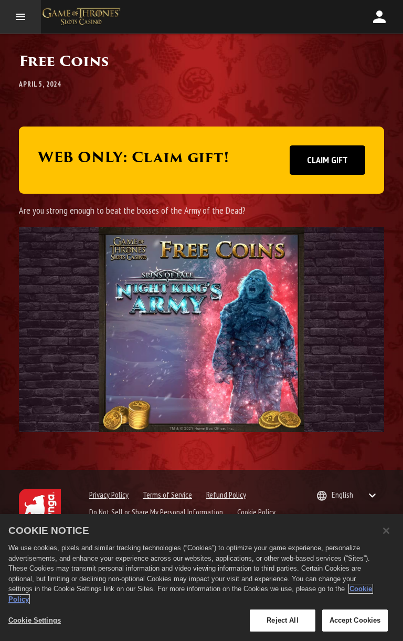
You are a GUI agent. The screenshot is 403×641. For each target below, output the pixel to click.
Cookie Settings (34, 620)
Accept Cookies (355, 620)
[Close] (386, 530)
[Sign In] (379, 16)
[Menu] (20, 17)
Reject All (282, 620)
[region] (201, 577)
